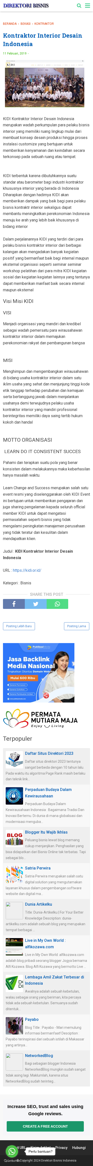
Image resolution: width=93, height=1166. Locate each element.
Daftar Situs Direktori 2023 (49, 753)
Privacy (61, 1148)
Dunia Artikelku (38, 904)
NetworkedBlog (39, 1055)
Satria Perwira (38, 868)
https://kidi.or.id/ (27, 570)
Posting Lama (76, 626)
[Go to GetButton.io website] (12, 1161)
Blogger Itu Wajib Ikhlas (46, 832)
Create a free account (45, 1126)
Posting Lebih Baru (19, 626)
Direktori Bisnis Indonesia (58, 1160)
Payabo (32, 1019)
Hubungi (79, 1148)
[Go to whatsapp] (12, 1151)
